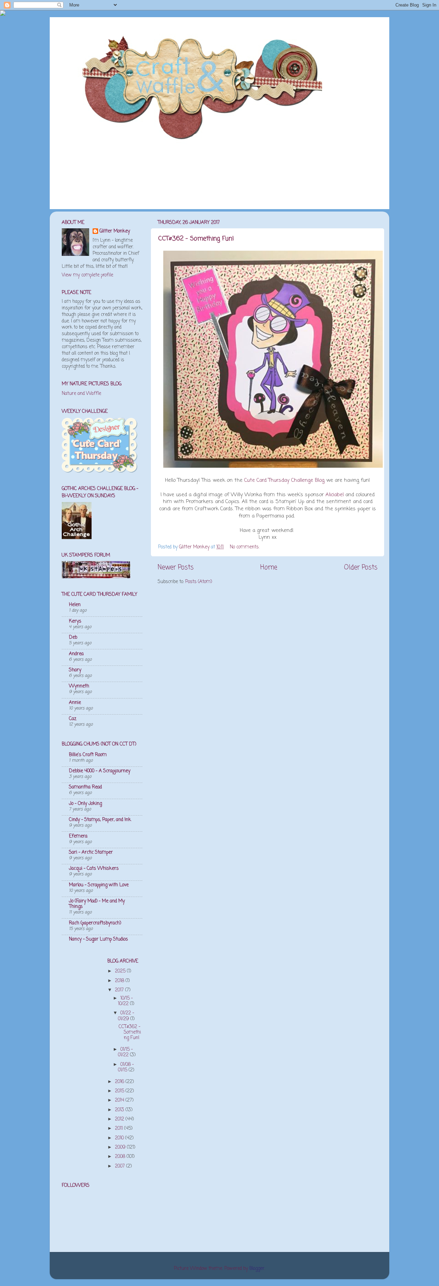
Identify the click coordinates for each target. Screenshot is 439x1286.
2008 (121, 1156)
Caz (72, 718)
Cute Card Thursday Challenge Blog (284, 480)
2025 (121, 971)
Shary (75, 670)
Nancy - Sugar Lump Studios (98, 939)
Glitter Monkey (114, 231)
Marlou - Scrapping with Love (99, 885)
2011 (119, 1128)
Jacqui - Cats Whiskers (94, 868)
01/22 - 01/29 (126, 1016)
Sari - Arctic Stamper (91, 852)
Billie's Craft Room (88, 755)
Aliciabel (334, 495)
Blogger (256, 1268)
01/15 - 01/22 (125, 1052)
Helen (75, 604)
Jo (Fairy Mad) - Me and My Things (97, 904)
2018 (120, 981)
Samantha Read (85, 787)
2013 (120, 1110)
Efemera (78, 836)
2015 (120, 1091)
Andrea (76, 654)
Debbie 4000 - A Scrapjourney (99, 771)
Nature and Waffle (81, 393)
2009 (121, 1147)
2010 (120, 1138)
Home (268, 567)
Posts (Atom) (198, 581)
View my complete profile (87, 275)
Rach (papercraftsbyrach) (95, 923)
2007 (120, 1166)
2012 (120, 1119)
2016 (120, 1081)
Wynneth (79, 686)
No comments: (245, 547)
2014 (120, 1100)
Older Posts (360, 567)
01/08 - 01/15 (126, 1067)
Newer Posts (175, 567)
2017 (120, 990)
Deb (73, 637)
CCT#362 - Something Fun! (196, 238)
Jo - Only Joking (85, 803)
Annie (75, 702)
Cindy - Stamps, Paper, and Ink (100, 819)
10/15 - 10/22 (125, 1001)
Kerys (75, 621)
